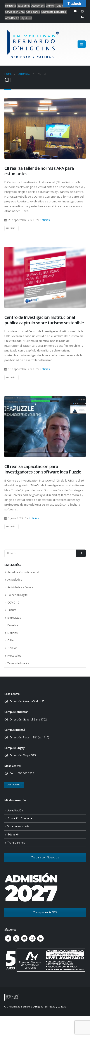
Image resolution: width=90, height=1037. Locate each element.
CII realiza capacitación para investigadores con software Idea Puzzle (42, 469)
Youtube (24, 938)
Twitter (16, 938)
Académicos (38, 5)
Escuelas (12, 625)
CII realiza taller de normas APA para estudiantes (39, 171)
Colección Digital (17, 595)
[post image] (45, 128)
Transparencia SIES (45, 912)
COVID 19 (13, 602)
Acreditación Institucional (23, 572)
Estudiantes (23, 5)
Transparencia (16, 842)
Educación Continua (19, 818)
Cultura (11, 610)
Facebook (8, 938)
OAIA (10, 640)
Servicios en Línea (14, 11)
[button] (82, 44)
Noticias (45, 220)
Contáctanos (33, 11)
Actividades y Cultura (20, 587)
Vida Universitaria (18, 826)
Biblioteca (10, 5)
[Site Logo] (32, 44)
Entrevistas (14, 617)
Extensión (13, 834)
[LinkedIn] (82, 17)
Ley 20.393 (26, 17)
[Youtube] (75, 11)
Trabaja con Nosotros (45, 857)
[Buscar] (81, 553)
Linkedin (40, 938)
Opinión (12, 648)
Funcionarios (62, 5)
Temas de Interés (18, 663)
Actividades (14, 579)
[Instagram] (82, 11)
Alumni (50, 5)
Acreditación (12, 17)
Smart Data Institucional (53, 11)
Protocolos (14, 656)
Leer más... (11, 228)
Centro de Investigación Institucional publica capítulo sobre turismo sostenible (44, 320)
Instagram (32, 938)
